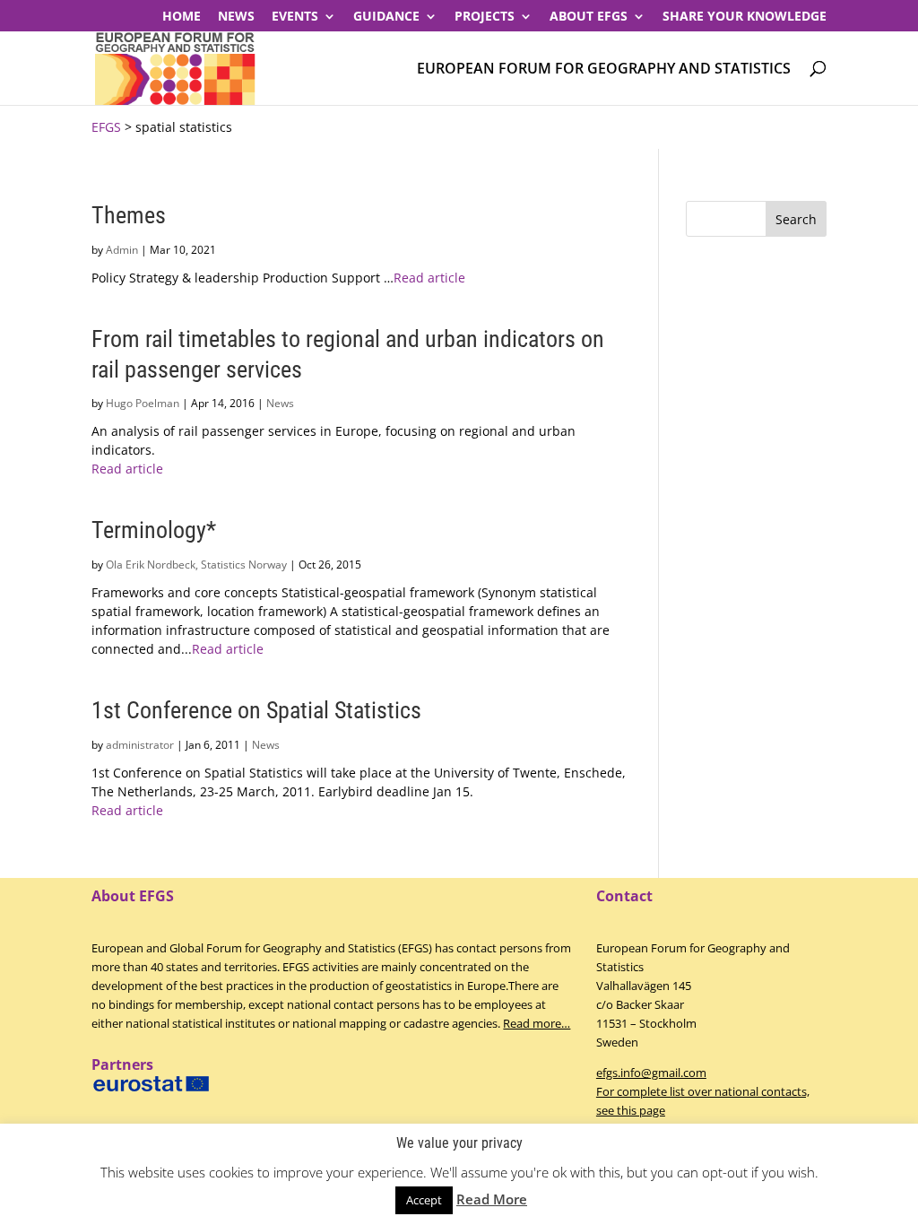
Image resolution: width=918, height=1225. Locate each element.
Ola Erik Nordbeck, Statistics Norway (196, 564)
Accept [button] (424, 1200)
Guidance (386, 17)
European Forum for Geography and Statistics (604, 69)
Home (181, 17)
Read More (491, 1199)
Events (295, 17)
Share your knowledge (745, 17)
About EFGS (589, 17)
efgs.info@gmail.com (651, 1072)
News (236, 17)
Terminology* (153, 530)
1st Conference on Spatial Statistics (256, 710)
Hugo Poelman (142, 403)
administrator (140, 744)
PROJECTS (485, 17)
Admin (122, 249)
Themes (128, 215)
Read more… (536, 1023)
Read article (429, 277)
